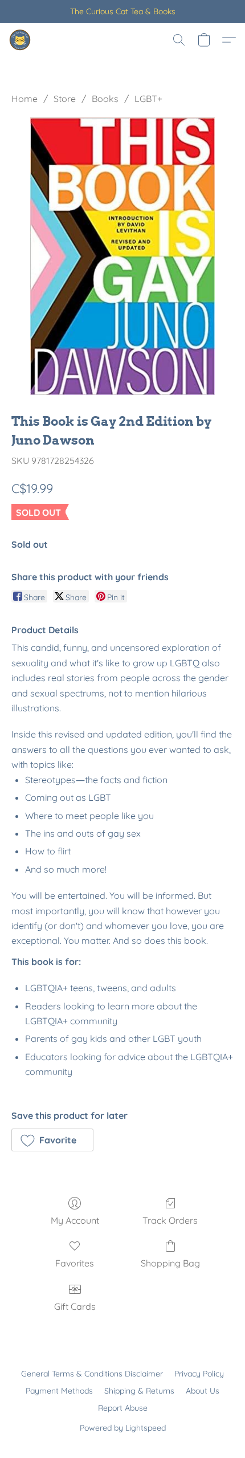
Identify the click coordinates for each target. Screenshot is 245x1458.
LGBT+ (148, 98)
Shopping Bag (170, 1263)
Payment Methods (59, 1391)
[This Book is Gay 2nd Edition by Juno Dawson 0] (122, 256)
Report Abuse (123, 1408)
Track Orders (170, 1220)
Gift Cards (75, 1306)
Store (65, 98)
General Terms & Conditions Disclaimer (92, 1374)
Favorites (74, 1263)
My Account (75, 1220)
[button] (20, 40)
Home (24, 98)
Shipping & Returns (139, 1391)
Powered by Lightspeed (123, 1428)
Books (105, 98)
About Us (202, 1391)
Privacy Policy (199, 1374)
